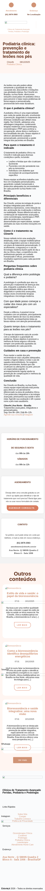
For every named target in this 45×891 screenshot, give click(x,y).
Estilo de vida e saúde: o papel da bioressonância (22, 595)
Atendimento (11, 11)
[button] (40, 23)
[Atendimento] (11, 5)
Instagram (28, 415)
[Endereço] (33, 5)
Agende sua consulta (13, 415)
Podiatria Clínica (14, 64)
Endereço (34, 11)
